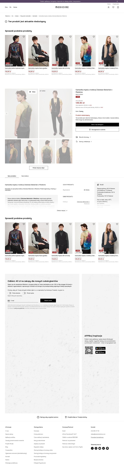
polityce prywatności (19, 308)
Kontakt (7, 456)
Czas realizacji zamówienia (41, 437)
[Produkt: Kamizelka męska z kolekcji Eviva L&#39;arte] (108, 50)
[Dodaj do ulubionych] (24, 36)
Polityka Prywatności (40, 463)
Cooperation (8, 450)
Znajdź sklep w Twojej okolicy (77, 417)
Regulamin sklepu (39, 447)
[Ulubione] (113, 7)
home (15, 7)
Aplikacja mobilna (10, 437)
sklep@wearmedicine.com (98, 434)
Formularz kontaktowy (97, 437)
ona (6, 7)
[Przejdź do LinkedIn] (107, 448)
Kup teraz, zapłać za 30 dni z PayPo (72, 447)
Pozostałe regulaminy (40, 456)
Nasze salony (9, 434)
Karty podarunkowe (39, 440)
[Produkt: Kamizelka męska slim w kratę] (62, 50)
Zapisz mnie (48, 300)
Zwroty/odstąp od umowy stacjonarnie (45, 453)
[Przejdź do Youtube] (99, 448)
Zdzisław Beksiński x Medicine (83, 202)
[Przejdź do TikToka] (103, 448)
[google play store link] (100, 348)
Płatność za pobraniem (68, 440)
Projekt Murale (9, 444)
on (10, 7)
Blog (6, 447)
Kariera (7, 460)
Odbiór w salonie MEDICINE (70, 437)
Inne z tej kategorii (97, 124)
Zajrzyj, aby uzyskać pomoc (49, 417)
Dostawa (36, 431)
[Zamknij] (117, 1)
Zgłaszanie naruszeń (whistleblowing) (16, 453)
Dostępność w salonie (98, 129)
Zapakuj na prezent (39, 444)
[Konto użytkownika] (108, 7)
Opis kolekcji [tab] (25, 176)
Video (33, 92)
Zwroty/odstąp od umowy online (43, 450)
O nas (7, 431)
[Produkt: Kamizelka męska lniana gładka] (38, 50)
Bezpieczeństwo (38, 460)
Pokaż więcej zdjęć (39, 168)
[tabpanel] (62, 195)
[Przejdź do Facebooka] (92, 448)
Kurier (64, 431)
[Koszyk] (117, 7)
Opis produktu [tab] (12, 176)
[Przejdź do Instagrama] (96, 448)
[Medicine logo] (62, 7)
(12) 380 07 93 (95, 431)
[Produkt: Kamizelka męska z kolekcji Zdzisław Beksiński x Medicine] (85, 50)
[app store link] (100, 352)
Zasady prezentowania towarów (14, 440)
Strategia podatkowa (11, 463)
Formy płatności (38, 434)
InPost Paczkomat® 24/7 (69, 434)
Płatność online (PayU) (68, 444)
